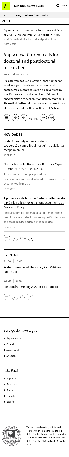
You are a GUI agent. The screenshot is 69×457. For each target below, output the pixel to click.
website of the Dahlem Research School (35, 108)
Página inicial (11, 30)
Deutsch (10, 390)
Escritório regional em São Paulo (25, 15)
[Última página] (51, 118)
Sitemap (11, 355)
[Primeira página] (15, 118)
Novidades (43, 34)
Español (10, 401)
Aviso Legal (12, 350)
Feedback (11, 384)
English (10, 396)
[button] (7, 237)
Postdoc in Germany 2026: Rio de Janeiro (31, 287)
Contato (10, 344)
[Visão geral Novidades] (7, 118)
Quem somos (25, 34)
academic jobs (12, 85)
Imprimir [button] (11, 378)
